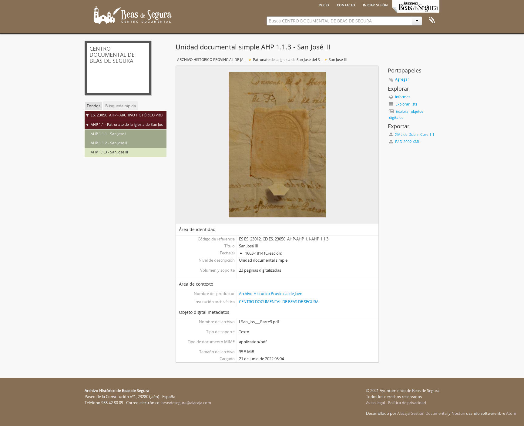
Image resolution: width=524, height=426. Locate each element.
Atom (511, 413)
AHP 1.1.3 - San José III (109, 152)
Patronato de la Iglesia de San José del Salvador (288, 59)
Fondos (93, 106)
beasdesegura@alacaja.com (186, 402)
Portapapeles (431, 20)
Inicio (324, 4)
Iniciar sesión (375, 4)
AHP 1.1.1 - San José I (108, 133)
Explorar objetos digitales (406, 114)
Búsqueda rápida (120, 106)
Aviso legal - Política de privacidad (396, 402)
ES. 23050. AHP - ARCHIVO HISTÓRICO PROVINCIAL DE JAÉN (141, 115)
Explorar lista (406, 104)
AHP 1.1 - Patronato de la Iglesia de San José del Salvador (139, 124)
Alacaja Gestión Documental (422, 413)
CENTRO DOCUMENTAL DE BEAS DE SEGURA (278, 301)
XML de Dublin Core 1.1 (414, 134)
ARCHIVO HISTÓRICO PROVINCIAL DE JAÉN (212, 59)
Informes (402, 96)
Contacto (346, 4)
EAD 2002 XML (407, 141)
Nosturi (458, 413)
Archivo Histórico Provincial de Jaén (270, 293)
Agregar (402, 79)
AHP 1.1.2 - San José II (109, 143)
